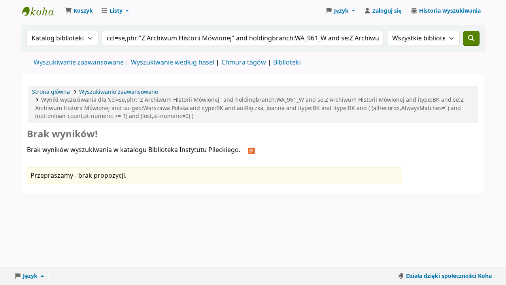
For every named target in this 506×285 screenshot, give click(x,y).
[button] (79, 11)
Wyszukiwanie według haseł (172, 62)
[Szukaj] (471, 38)
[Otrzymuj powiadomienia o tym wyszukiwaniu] (251, 150)
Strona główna (51, 92)
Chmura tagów (243, 62)
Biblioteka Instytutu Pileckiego (42, 11)
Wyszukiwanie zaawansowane (79, 62)
